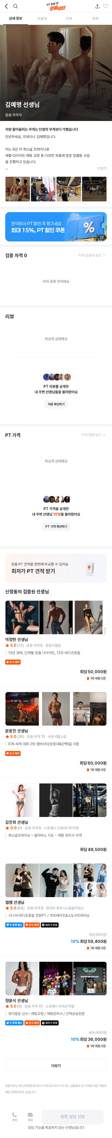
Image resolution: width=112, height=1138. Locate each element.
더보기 (102, 168)
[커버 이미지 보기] (56, 73)
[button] (106, 6)
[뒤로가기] (6, 6)
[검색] (16, 6)
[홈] (56, 6)
